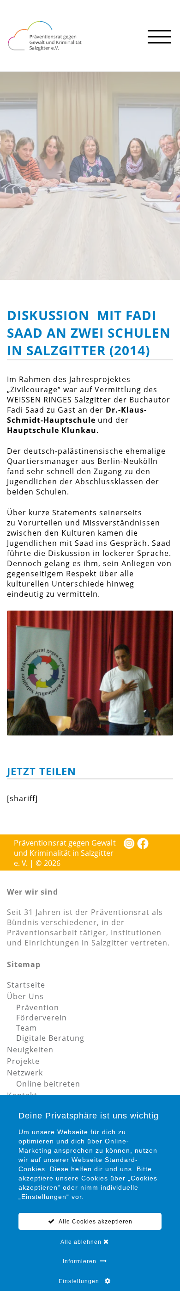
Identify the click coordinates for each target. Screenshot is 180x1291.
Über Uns (25, 996)
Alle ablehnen (81, 1242)
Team (26, 1028)
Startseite (26, 985)
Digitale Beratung (50, 1038)
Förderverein (41, 1018)
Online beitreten (48, 1084)
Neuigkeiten (30, 1049)
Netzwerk (25, 1073)
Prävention (37, 1007)
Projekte (23, 1061)
